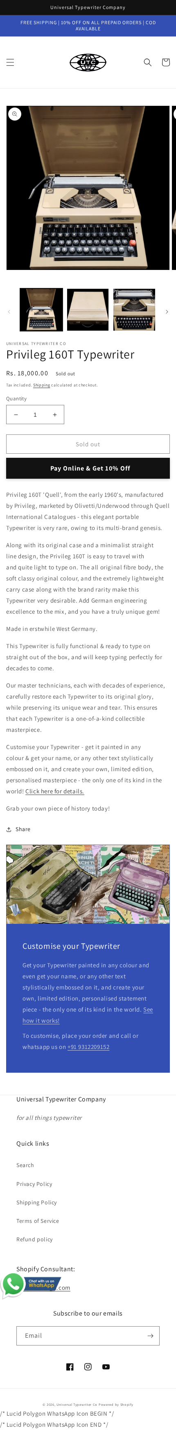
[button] (10, 62)
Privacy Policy (34, 1184)
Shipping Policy (36, 1202)
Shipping (41, 385)
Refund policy (34, 1239)
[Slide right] (167, 312)
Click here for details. (54, 791)
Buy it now (88, 468)
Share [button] (23, 829)
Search (25, 1165)
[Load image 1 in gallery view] (41, 309)
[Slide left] (9, 312)
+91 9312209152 (88, 1047)
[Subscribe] (150, 1335)
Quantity (16, 398)
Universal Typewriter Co (76, 1404)
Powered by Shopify (116, 1404)
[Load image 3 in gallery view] (134, 309)
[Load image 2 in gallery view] (88, 309)
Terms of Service (37, 1220)
